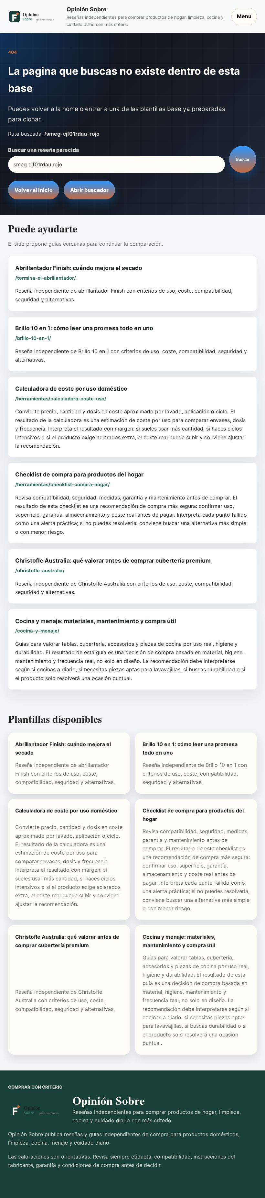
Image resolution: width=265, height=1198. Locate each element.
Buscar (242, 159)
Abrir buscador (89, 190)
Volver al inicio (34, 190)
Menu (244, 16)
